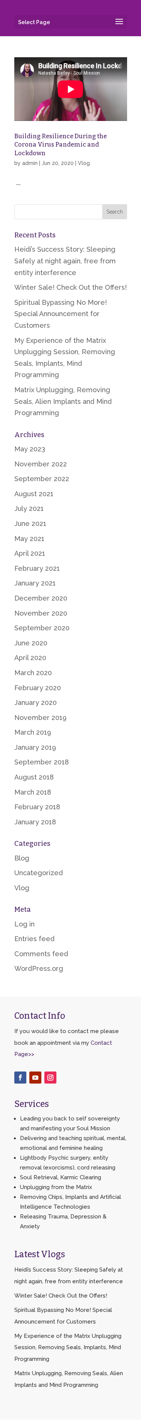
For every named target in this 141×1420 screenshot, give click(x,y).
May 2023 (29, 449)
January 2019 (35, 747)
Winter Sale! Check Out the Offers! (70, 287)
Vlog (84, 163)
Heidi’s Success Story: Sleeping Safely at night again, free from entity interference (65, 260)
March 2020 (33, 673)
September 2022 (41, 479)
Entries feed (34, 939)
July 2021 (29, 508)
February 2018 (37, 807)
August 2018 (34, 777)
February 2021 (37, 568)
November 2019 (40, 717)
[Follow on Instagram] (50, 1077)
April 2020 (30, 658)
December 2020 (40, 598)
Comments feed (41, 954)
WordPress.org (38, 968)
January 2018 (35, 822)
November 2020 (40, 613)
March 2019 (32, 732)
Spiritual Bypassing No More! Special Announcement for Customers (60, 313)
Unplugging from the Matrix (56, 1187)
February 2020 (37, 688)
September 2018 (41, 762)
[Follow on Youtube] (35, 1077)
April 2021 (29, 553)
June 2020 (30, 643)
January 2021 (35, 583)
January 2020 (35, 702)
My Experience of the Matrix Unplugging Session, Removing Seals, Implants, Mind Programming (67, 1347)
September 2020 (42, 628)
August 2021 (33, 494)
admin (30, 163)
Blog (21, 858)
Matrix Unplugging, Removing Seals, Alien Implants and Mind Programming (63, 401)
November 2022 (40, 464)
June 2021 (30, 523)
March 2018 (32, 792)
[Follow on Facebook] (20, 1077)
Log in (24, 924)
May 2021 (29, 539)
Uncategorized (38, 873)
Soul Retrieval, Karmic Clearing (60, 1177)
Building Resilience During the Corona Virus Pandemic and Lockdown (60, 145)
